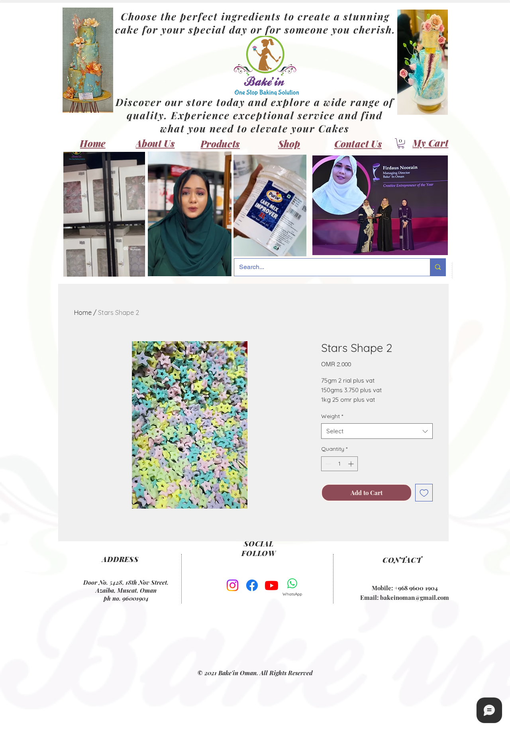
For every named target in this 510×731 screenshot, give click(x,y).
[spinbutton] (339, 464)
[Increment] (352, 464)
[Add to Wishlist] (424, 493)
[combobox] (377, 431)
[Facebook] (252, 585)
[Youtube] (271, 585)
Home (83, 312)
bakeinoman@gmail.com (414, 597)
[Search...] (437, 267)
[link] (401, 143)
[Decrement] (327, 464)
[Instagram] (232, 585)
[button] (135, 268)
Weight (332, 416)
